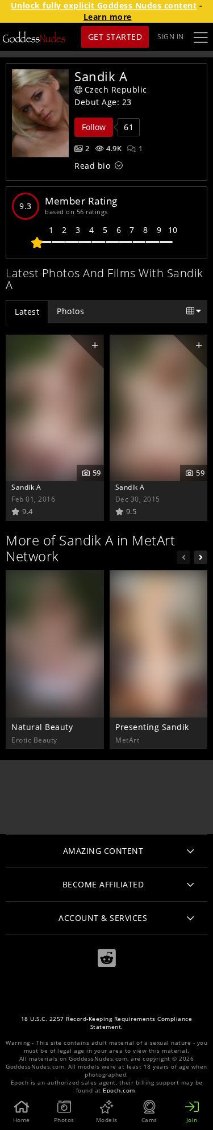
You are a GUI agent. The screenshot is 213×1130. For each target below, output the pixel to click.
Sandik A (26, 486)
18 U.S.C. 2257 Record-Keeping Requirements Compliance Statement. (107, 1023)
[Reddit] (107, 958)
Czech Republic (116, 89)
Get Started (115, 36)
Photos (70, 311)
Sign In (170, 36)
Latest (27, 311)
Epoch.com (119, 1090)
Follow (94, 127)
